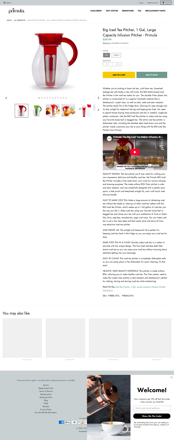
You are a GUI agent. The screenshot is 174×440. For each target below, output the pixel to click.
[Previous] (7, 98)
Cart (167, 2)
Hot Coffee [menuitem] (112, 10)
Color (105, 51)
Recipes (46, 406)
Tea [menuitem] (139, 10)
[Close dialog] (171, 377)
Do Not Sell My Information (46, 412)
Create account (152, 2)
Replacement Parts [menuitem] (155, 10)
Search (46, 385)
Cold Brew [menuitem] (96, 10)
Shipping (106, 43)
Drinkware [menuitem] (128, 10)
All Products (19, 20)
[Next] (98, 98)
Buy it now (152, 75)
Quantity (107, 61)
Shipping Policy (46, 397)
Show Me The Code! (152, 416)
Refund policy (45, 394)
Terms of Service (46, 391)
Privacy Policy (46, 409)
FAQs (46, 403)
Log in (141, 2)
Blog (46, 400)
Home (9, 20)
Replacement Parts (46, 388)
